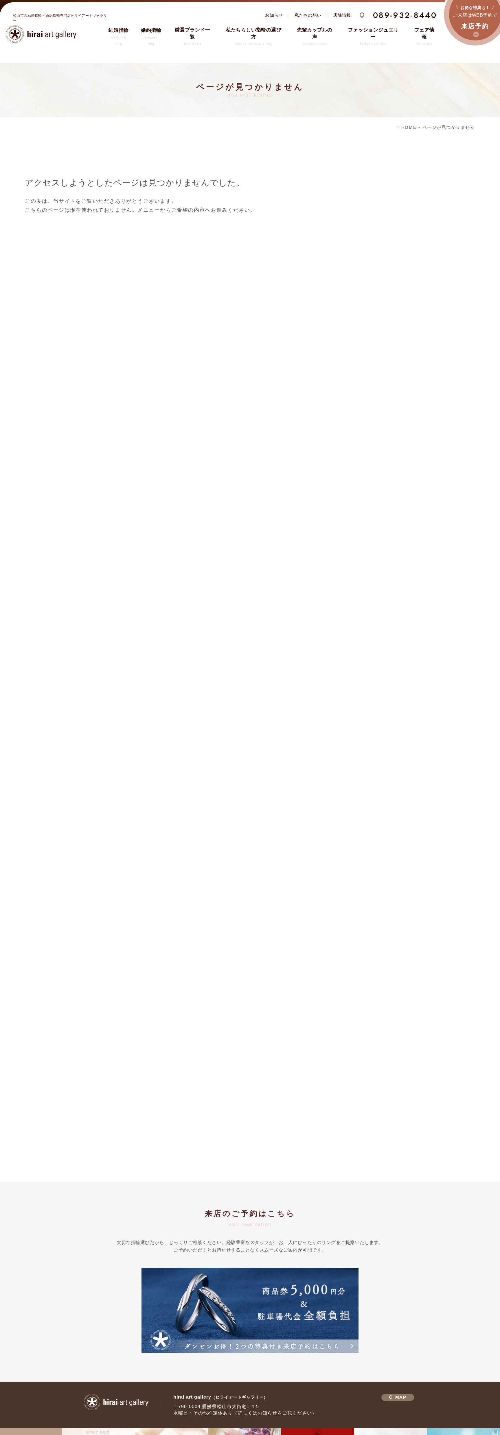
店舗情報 (342, 15)
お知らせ (274, 15)
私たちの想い (308, 15)
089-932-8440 (405, 15)
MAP (400, 1397)
